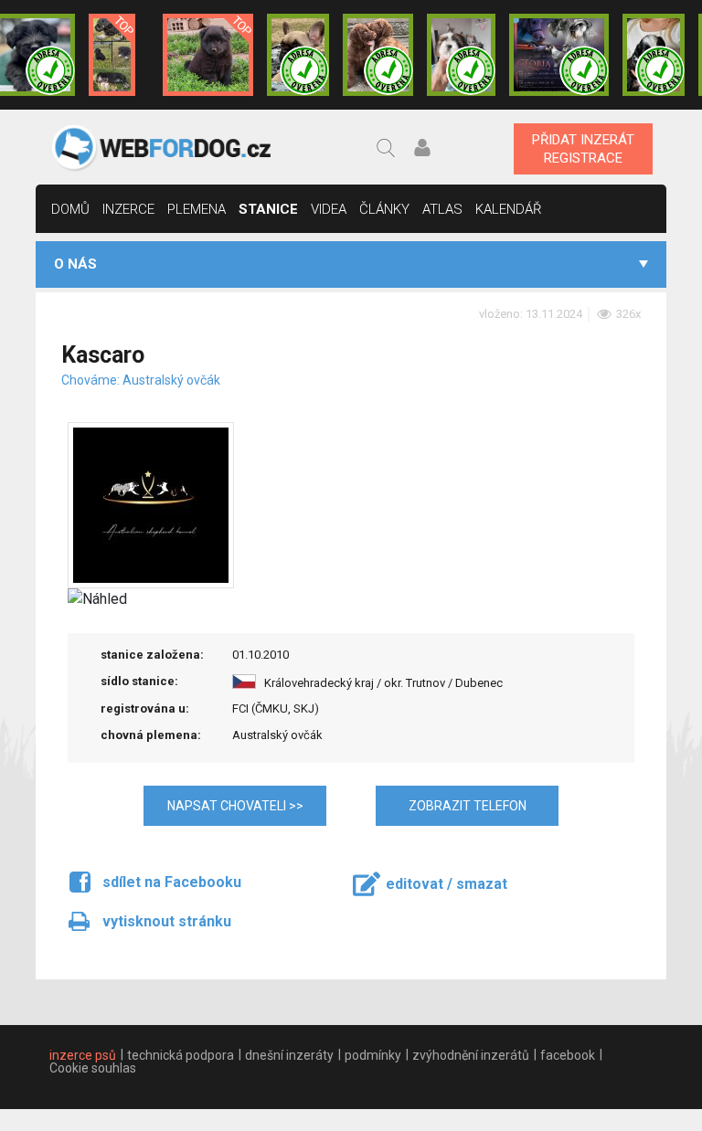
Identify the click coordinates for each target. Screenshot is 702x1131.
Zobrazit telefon (467, 805)
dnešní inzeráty (289, 1055)
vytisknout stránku (166, 921)
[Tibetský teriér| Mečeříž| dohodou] (653, 55)
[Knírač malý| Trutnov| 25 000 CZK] (112, 55)
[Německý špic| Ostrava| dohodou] (208, 55)
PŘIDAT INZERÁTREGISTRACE (583, 149)
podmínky (373, 1055)
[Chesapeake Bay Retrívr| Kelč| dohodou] (378, 55)
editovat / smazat (446, 884)
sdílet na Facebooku (171, 882)
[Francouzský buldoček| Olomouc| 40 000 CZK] (298, 55)
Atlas (442, 209)
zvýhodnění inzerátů (470, 1055)
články (384, 209)
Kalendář (508, 209)
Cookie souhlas (92, 1068)
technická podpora (180, 1055)
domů (70, 209)
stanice (268, 209)
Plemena (196, 209)
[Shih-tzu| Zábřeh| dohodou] (461, 55)
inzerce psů (82, 1055)
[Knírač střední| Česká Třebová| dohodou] (559, 55)
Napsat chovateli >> (235, 805)
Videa (328, 209)
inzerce (128, 209)
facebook (567, 1055)
